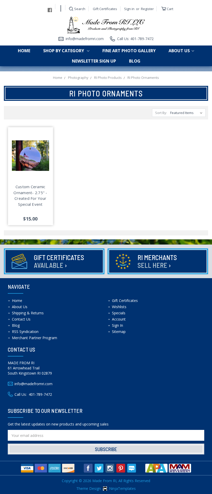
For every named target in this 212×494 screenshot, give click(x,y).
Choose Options (30, 161)
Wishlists (119, 306)
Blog (134, 61)
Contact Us (21, 319)
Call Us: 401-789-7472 (135, 38)
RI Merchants (157, 261)
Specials (118, 312)
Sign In (117, 325)
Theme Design (88, 488)
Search (79, 8)
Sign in (129, 8)
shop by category (64, 51)
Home (24, 51)
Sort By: (161, 112)
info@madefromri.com (85, 38)
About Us (179, 51)
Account (119, 319)
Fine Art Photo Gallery (129, 51)
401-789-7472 (40, 394)
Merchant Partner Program (34, 337)
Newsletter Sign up (94, 61)
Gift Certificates (105, 8)
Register (147, 8)
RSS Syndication (25, 331)
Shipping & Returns (28, 312)
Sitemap (119, 331)
